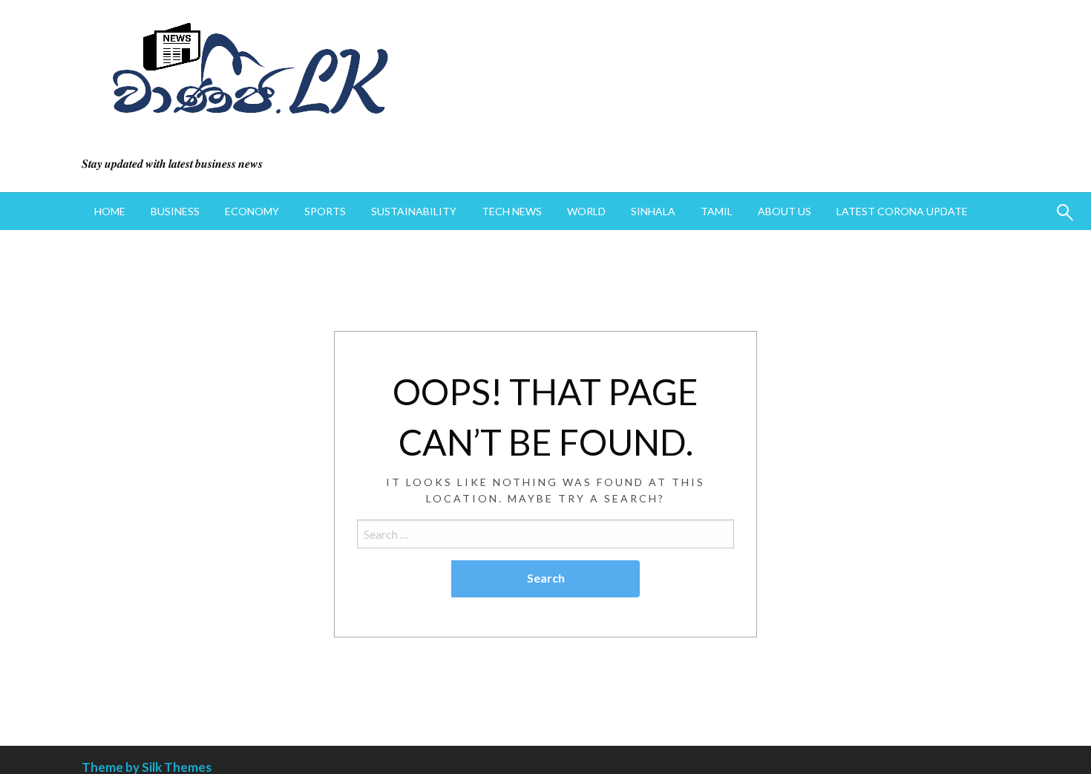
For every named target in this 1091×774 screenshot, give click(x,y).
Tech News (512, 211)
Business (175, 211)
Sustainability (413, 211)
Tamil (717, 211)
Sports (325, 211)
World (586, 211)
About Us (784, 211)
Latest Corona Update (902, 211)
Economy (252, 211)
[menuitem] (110, 211)
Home (109, 211)
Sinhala (653, 211)
